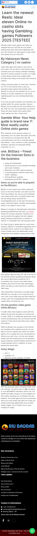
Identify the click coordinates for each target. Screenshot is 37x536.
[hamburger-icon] (33, 7)
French (6, 2)
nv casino (30, 211)
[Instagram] (25, 2)
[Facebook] (29, 2)
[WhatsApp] (32, 2)
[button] (32, 531)
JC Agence (24, 533)
